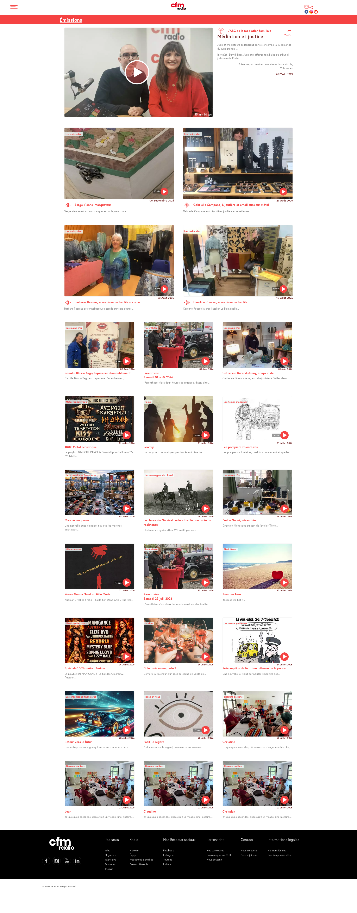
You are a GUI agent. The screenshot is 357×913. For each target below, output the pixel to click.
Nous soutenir (214, 859)
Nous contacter (249, 850)
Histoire (134, 850)
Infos (107, 850)
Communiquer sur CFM (219, 855)
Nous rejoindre (249, 855)
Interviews (110, 859)
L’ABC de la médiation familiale (249, 31)
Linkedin (167, 864)
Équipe (133, 855)
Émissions (71, 20)
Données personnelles (279, 855)
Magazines (110, 855)
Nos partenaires (215, 850)
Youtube (167, 859)
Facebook (168, 850)
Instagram (168, 855)
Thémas (109, 868)
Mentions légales (277, 850)
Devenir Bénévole (139, 864)
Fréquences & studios (141, 859)
